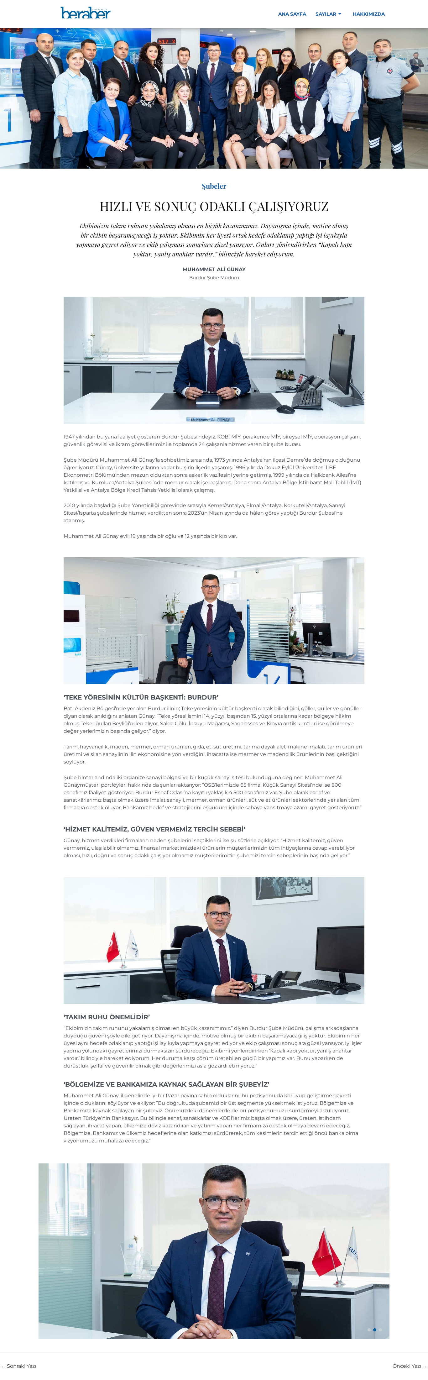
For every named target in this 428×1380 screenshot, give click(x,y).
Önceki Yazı (410, 1366)
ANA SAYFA (292, 14)
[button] (369, 1329)
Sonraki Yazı (18, 1366)
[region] (214, 1251)
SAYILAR (326, 14)
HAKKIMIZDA (369, 14)
